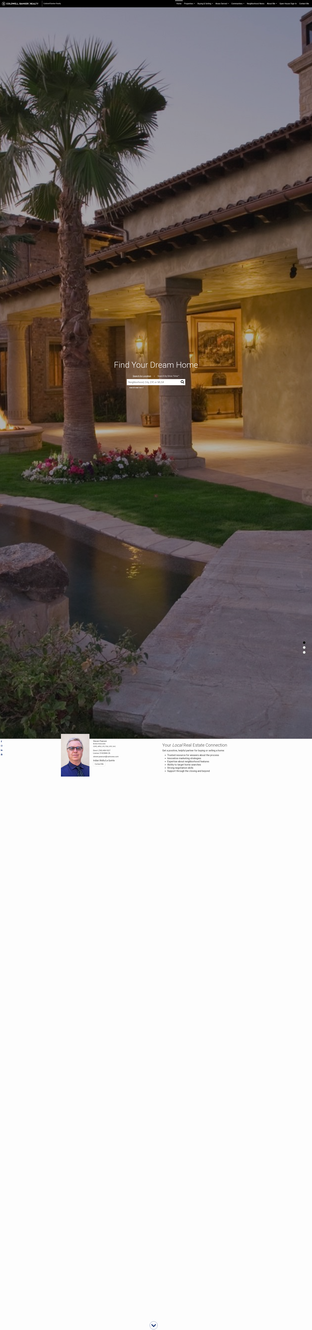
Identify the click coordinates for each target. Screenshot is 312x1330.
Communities (238, 4)
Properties (189, 4)
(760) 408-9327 (104, 750)
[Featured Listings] (304, 647)
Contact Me (304, 3)
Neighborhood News (255, 3)
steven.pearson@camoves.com (106, 756)
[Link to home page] (21, 3)
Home (178, 3)
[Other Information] (304, 652)
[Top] (304, 642)
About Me (272, 4)
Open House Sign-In (288, 3)
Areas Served (222, 4)
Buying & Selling (205, 4)
